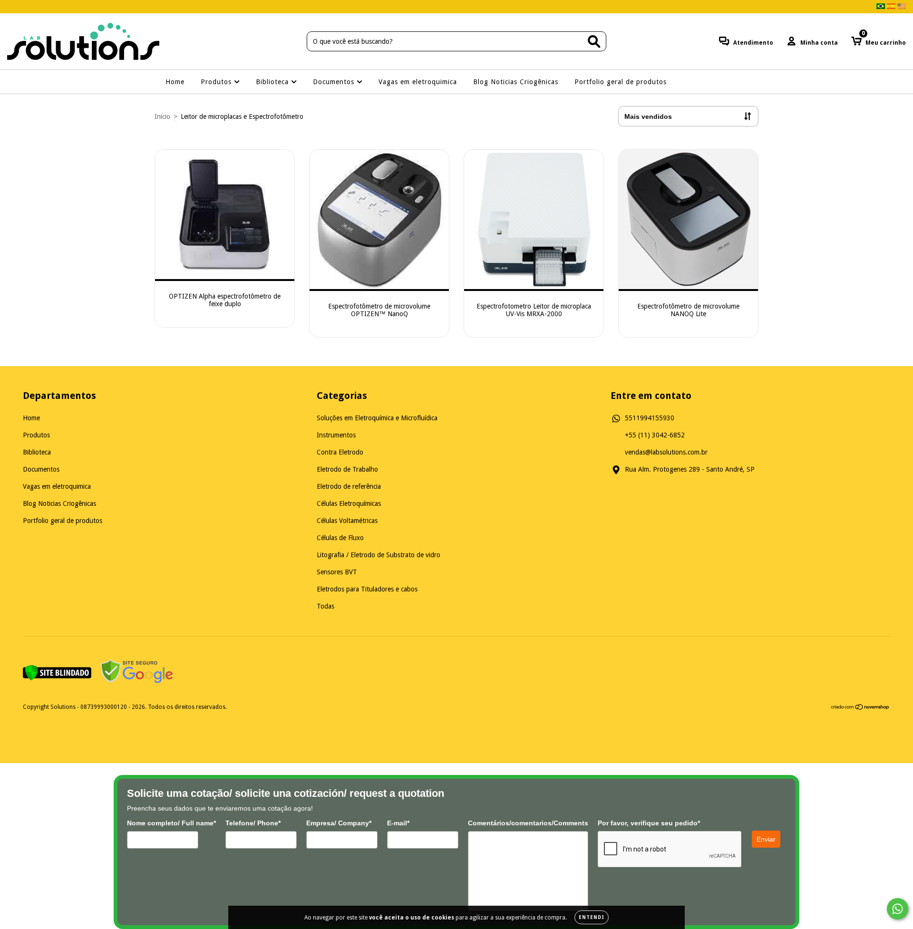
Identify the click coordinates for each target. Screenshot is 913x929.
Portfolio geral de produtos (620, 82)
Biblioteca (273, 82)
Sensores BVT (337, 572)
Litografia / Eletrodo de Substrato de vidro (378, 555)
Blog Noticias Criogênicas (515, 82)
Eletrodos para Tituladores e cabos (367, 589)
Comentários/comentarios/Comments (528, 823)
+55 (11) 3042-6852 (655, 435)
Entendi (591, 917)
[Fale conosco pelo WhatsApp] (897, 908)
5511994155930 (649, 418)
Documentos (335, 82)
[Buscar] (594, 41)
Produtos (217, 82)
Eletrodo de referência (349, 486)
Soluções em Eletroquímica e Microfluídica (377, 418)
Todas (325, 606)
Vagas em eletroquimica (418, 82)
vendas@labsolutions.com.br (666, 452)
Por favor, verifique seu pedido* (649, 823)
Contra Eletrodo (340, 452)
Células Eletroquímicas (349, 503)
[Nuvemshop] (860, 708)
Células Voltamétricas (347, 520)
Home (175, 82)
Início (162, 116)
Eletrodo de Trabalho (347, 469)
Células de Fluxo (340, 538)
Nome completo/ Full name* (171, 823)
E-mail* (398, 823)
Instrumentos (336, 435)
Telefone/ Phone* (253, 823)
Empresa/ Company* (338, 823)
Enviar (766, 839)
